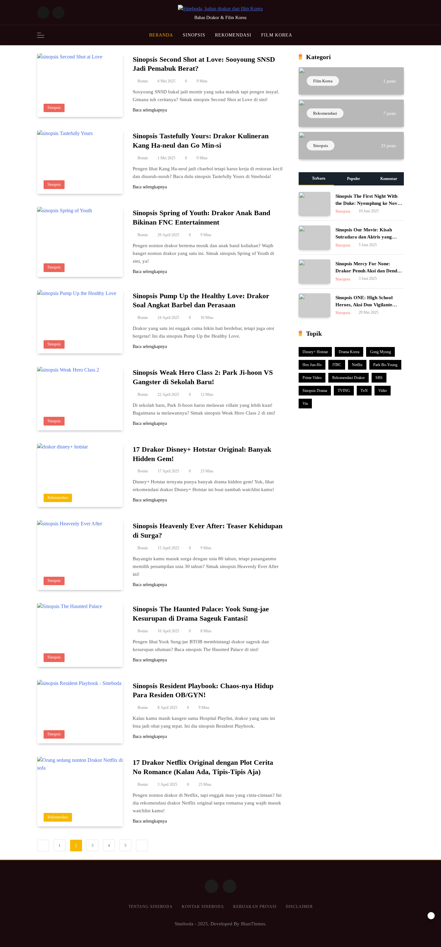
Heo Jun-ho (312, 365)
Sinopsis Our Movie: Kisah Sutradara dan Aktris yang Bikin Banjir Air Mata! (363, 237)
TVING (344, 390)
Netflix (357, 365)
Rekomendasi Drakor (348, 377)
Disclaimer (299, 906)
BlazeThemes (253, 923)
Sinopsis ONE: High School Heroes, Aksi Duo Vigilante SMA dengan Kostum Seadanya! (369, 304)
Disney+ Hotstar (315, 352)
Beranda (161, 35)
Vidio (382, 390)
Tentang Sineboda (150, 906)
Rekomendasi (233, 35)
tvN (364, 390)
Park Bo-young (385, 365)
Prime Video (312, 377)
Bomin (143, 81)
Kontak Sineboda (203, 906)
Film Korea (276, 35)
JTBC (336, 365)
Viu (305, 403)
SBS (379, 377)
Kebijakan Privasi (255, 906)
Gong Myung (380, 352)
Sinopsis (194, 35)
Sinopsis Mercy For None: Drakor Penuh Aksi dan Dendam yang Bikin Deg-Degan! (369, 270)
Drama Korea (349, 352)
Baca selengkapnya (150, 110)
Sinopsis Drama (315, 390)
